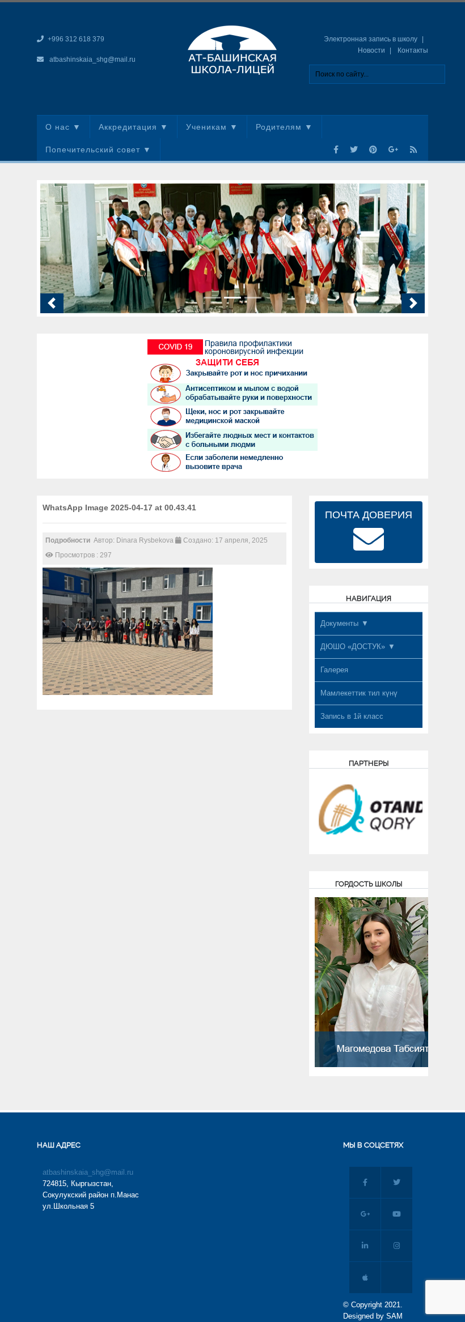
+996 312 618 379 (76, 39)
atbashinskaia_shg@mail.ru (92, 59)
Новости (371, 50)
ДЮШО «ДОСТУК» (352, 646)
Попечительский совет (92, 149)
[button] (52, 303)
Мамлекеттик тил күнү (359, 693)
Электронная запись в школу (370, 39)
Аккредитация (128, 126)
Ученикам (206, 126)
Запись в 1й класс (351, 716)
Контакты (413, 50)
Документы (339, 623)
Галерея (334, 670)
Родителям (279, 126)
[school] (232, 49)
